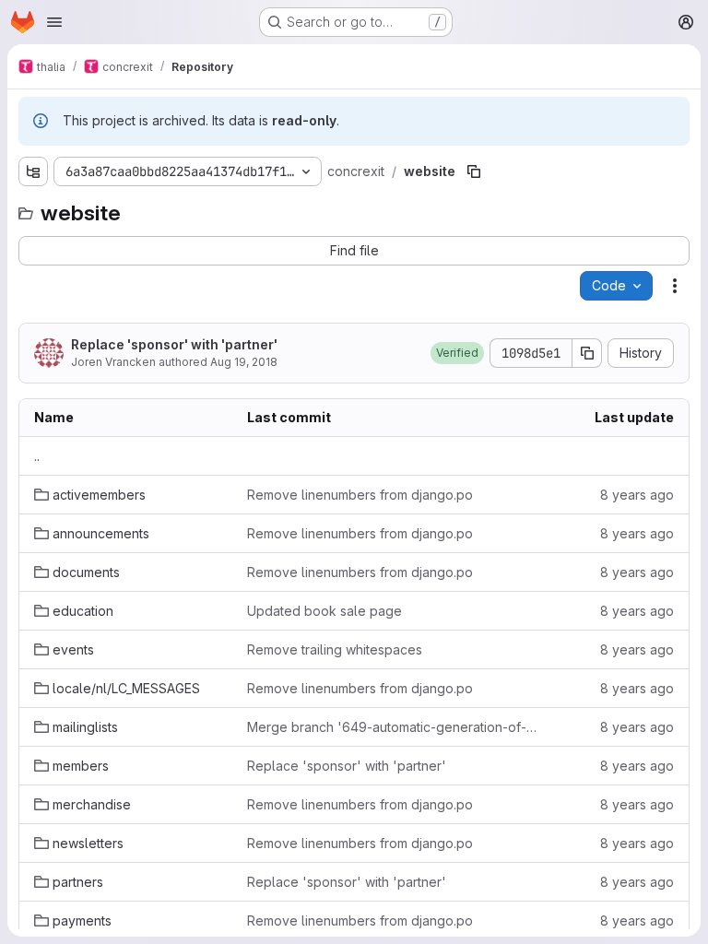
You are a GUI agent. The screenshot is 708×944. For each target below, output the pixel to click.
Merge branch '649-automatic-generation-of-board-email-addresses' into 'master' (392, 727)
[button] (457, 353)
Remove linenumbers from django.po (360, 494)
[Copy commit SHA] (587, 353)
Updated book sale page (324, 611)
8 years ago (637, 494)
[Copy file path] (474, 171)
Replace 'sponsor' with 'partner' (174, 344)
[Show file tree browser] (33, 171)
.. (37, 456)
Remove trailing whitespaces (334, 649)
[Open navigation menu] (54, 22)
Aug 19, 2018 (243, 362)
